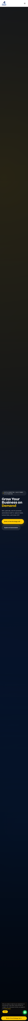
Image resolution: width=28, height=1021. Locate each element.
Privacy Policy (7, 1008)
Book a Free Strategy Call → (13, 521)
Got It (5, 1011)
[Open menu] (24, 3)
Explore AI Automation (11, 527)
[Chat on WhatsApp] (25, 1012)
